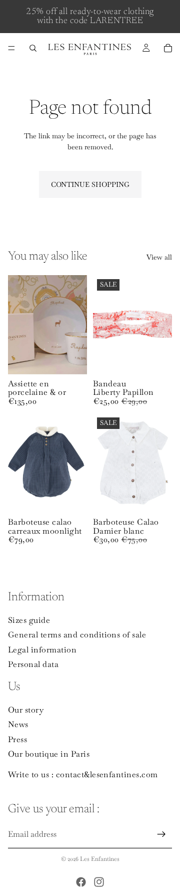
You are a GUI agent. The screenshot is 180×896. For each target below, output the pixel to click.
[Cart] (168, 48)
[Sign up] (161, 834)
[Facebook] (81, 882)
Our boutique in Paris (49, 754)
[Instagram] (99, 882)
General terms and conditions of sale (77, 634)
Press (17, 739)
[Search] (33, 48)
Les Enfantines (100, 859)
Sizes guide (29, 620)
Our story (26, 710)
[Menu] (11, 48)
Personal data (33, 664)
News (18, 725)
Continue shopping (90, 184)
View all (159, 257)
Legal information (42, 649)
